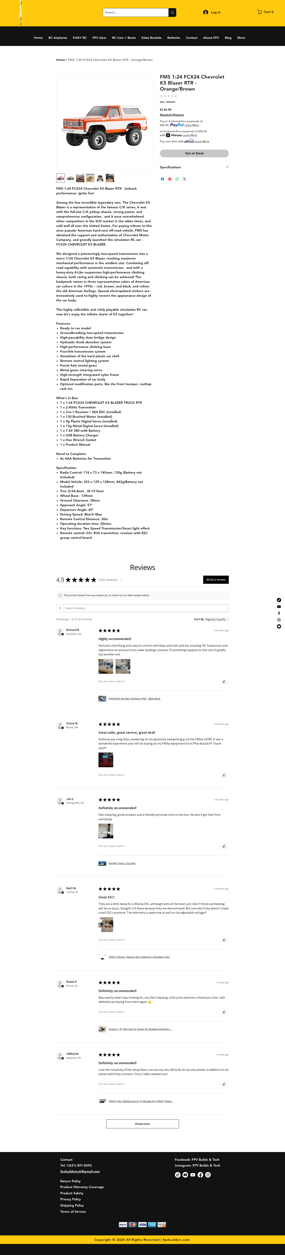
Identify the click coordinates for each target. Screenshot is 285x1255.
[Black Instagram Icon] (279, 620)
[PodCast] (185, 1175)
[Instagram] (208, 1175)
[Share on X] (184, 179)
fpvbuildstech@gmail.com (80, 1171)
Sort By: (199, 619)
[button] (266, 12)
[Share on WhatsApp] (177, 179)
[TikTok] (279, 600)
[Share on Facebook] (162, 179)
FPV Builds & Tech (206, 1165)
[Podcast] (279, 626)
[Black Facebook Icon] (279, 613)
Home (60, 60)
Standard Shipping (172, 115)
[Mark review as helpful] (224, 681)
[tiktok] (177, 1175)
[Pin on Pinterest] (170, 179)
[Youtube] (279, 607)
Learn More (192, 125)
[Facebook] (200, 1175)
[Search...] (172, 12)
